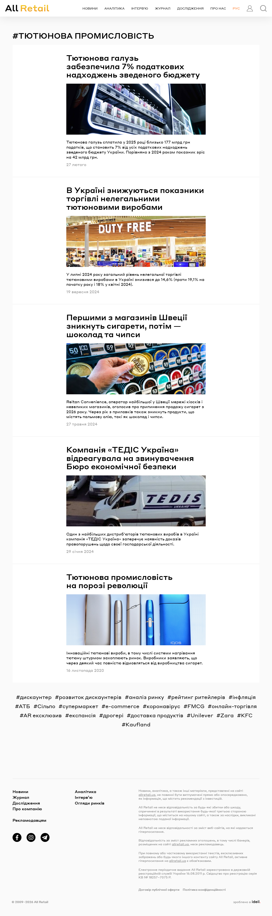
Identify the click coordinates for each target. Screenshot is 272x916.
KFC (246, 715)
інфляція (244, 697)
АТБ (24, 706)
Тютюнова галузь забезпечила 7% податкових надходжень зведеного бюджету (133, 66)
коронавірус (163, 706)
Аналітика (114, 8)
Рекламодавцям (29, 820)
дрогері (113, 715)
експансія (82, 715)
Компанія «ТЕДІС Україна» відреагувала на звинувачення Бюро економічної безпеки (130, 458)
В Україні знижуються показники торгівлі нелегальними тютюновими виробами (135, 198)
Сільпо (46, 706)
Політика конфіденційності (204, 889)
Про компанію (27, 808)
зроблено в (246, 902)
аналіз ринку (146, 697)
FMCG (195, 706)
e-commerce (122, 706)
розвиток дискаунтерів (90, 697)
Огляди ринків (89, 802)
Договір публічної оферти (159, 889)
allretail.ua (147, 794)
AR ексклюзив (42, 715)
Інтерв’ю (139, 8)
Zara (227, 715)
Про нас (218, 8)
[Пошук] (263, 8)
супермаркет (80, 706)
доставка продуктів (157, 715)
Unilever (202, 715)
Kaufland (138, 724)
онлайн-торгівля (234, 706)
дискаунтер (36, 697)
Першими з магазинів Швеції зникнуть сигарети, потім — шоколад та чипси (126, 325)
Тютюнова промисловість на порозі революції (119, 581)
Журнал (162, 8)
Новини (90, 8)
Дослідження (190, 8)
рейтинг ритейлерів (198, 697)
